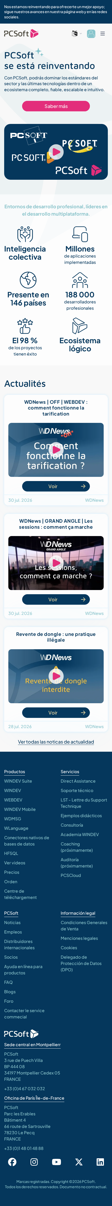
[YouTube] (56, 1162)
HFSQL (11, 853)
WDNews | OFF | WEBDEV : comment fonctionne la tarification (56, 408)
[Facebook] (12, 1162)
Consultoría (72, 825)
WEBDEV (13, 800)
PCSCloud (71, 875)
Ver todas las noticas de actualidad (56, 742)
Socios (11, 957)
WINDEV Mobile (20, 809)
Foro (8, 1001)
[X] (79, 1162)
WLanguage (16, 828)
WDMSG (12, 818)
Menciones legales (79, 938)
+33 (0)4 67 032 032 (24, 1088)
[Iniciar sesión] (91, 33)
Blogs (10, 991)
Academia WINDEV (80, 834)
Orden (10, 881)
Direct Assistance (78, 781)
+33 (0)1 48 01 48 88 (23, 1148)
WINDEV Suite (18, 781)
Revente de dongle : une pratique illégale (56, 637)
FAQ (8, 982)
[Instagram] (34, 1162)
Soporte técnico (77, 790)
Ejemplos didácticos (81, 815)
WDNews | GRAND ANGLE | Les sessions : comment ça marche (56, 524)
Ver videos (14, 862)
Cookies (69, 947)
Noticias (12, 922)
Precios (11, 872)
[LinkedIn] (100, 1162)
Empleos (13, 932)
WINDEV (12, 790)
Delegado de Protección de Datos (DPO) (81, 963)
